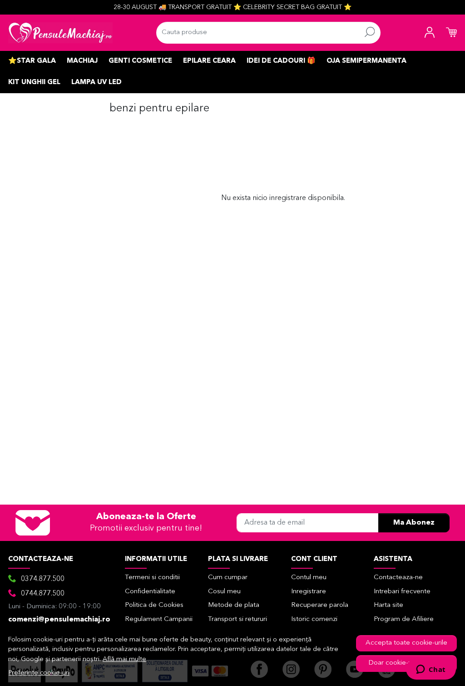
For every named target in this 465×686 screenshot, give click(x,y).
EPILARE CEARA (209, 61)
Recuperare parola (319, 605)
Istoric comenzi (314, 619)
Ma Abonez (414, 522)
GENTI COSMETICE (140, 61)
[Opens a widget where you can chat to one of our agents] (431, 670)
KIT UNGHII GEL (34, 82)
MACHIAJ (82, 61)
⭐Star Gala (32, 61)
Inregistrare (308, 591)
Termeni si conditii (152, 577)
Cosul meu (224, 591)
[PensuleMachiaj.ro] (60, 33)
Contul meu (308, 577)
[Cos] (451, 33)
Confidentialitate (150, 591)
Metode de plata (233, 605)
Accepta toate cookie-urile (406, 643)
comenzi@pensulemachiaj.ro (59, 619)
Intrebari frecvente (402, 591)
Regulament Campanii (159, 619)
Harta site (388, 605)
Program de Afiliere (404, 619)
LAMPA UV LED (96, 82)
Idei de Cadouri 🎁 (281, 61)
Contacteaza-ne (398, 577)
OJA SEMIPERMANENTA (366, 61)
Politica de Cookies (154, 605)
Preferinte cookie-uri (39, 673)
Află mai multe (124, 659)
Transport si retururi (237, 619)
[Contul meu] (429, 33)
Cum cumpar (227, 577)
